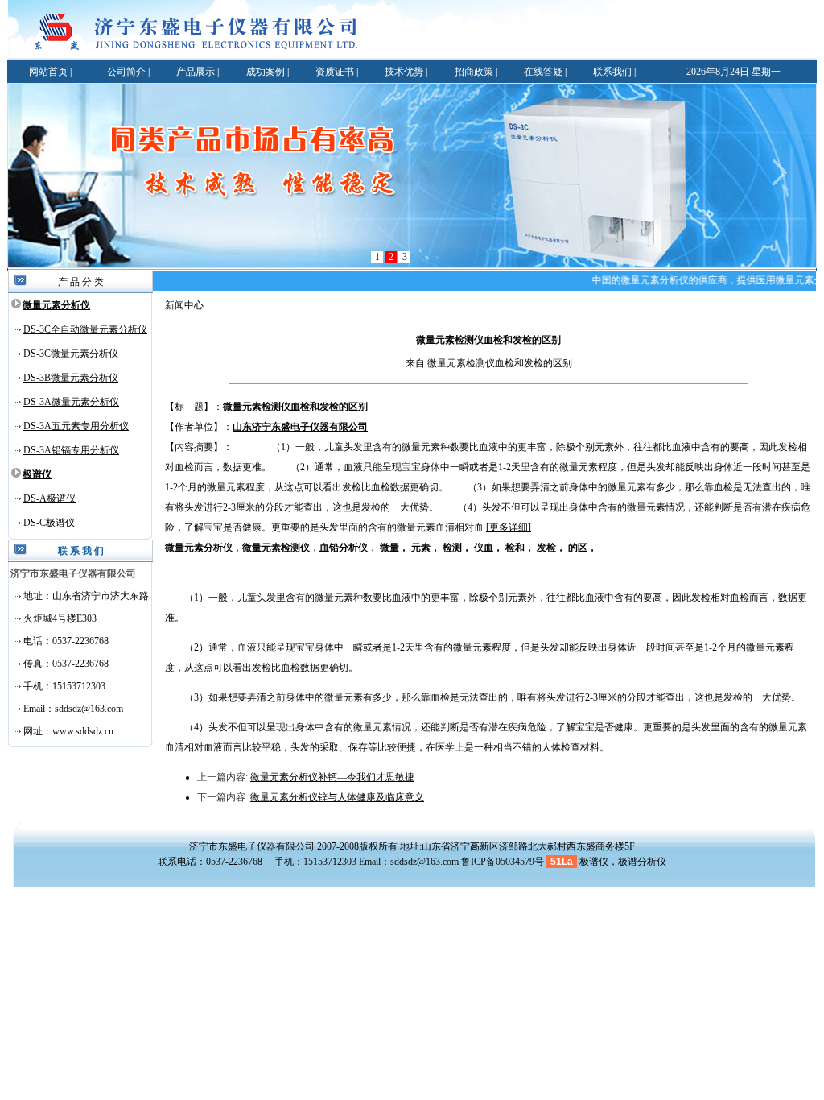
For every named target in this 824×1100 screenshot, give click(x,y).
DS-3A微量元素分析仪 (71, 401)
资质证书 (334, 71)
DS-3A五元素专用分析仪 (76, 426)
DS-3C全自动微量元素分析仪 (85, 329)
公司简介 (126, 71)
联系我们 (612, 71)
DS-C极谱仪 (49, 522)
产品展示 (195, 71)
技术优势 (404, 71)
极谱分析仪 (642, 861)
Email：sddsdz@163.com (409, 861)
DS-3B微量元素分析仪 (70, 377)
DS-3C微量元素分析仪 (70, 353)
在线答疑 (543, 71)
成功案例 (265, 71)
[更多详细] (508, 527)
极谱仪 (37, 474)
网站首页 (48, 71)
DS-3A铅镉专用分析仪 (71, 450)
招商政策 (474, 71)
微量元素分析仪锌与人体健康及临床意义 (337, 797)
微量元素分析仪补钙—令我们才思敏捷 (332, 777)
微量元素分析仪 (56, 305)
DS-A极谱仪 (49, 498)
